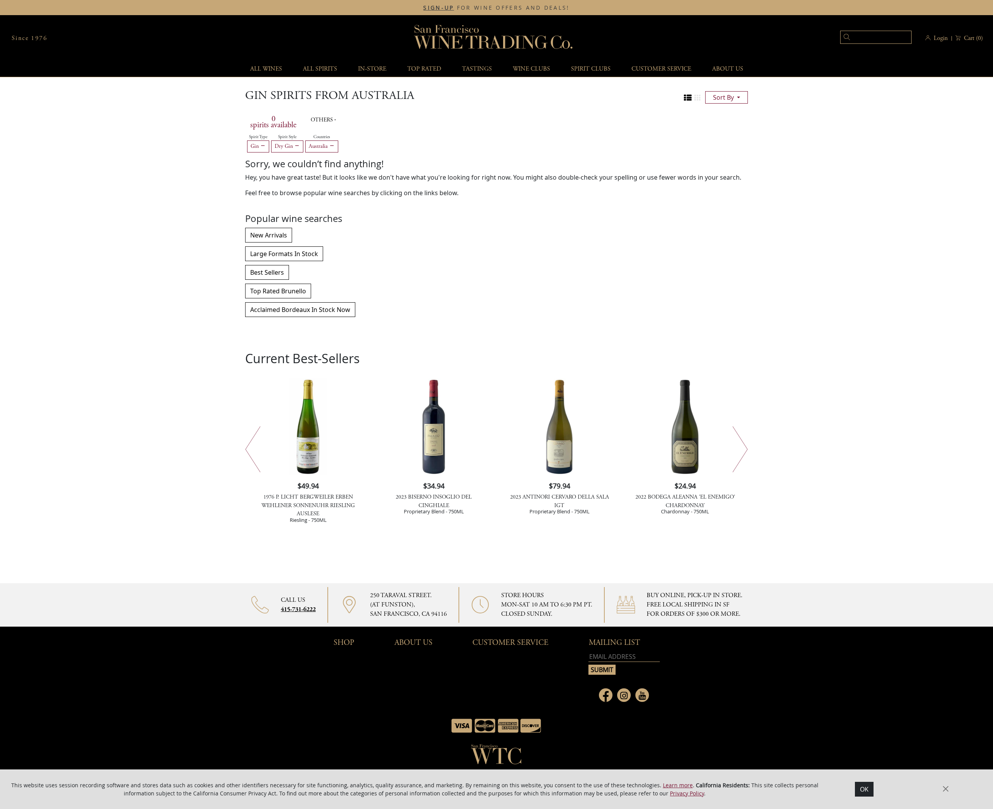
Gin (255, 146)
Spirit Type (258, 137)
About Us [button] (727, 69)
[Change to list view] (688, 98)
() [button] (973, 38)
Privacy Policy (687, 793)
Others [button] (322, 119)
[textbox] (876, 37)
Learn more (678, 784)
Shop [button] (344, 643)
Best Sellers (267, 272)
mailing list (614, 643)
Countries (321, 137)
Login (941, 38)
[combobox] (864, 38)
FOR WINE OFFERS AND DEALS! (496, 7)
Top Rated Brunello (278, 291)
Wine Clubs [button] (531, 69)
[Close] (946, 789)
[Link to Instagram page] (624, 695)
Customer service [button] (661, 69)
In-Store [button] (372, 69)
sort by (724, 97)
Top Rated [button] (424, 69)
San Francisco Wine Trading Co (494, 38)
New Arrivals (268, 235)
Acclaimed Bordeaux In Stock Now (300, 309)
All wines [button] (266, 69)
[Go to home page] (496, 756)
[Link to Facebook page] (605, 695)
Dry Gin (284, 146)
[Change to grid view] (697, 98)
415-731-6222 (298, 609)
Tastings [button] (477, 69)
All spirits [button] (320, 69)
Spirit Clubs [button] (591, 69)
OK (864, 789)
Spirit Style (287, 137)
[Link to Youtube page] (642, 695)
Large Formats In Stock (284, 253)
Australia (319, 146)
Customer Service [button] (510, 643)
